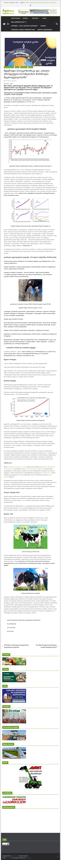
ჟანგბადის (11, 467)
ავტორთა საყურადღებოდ (44, 29)
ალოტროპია (18, 467)
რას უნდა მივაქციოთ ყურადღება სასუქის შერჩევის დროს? (46, 646)
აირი (23, 467)
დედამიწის (43, 467)
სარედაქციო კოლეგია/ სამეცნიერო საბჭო (23, 29)
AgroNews (14, 80)
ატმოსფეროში (51, 467)
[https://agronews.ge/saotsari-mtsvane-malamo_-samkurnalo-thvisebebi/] (14, 748)
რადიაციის (10, 469)
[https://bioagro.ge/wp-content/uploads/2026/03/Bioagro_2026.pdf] (14, 658)
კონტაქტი (43, 26)
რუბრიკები (35, 18)
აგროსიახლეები (15, 18)
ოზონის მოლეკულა (31, 469)
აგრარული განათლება (8, 67)
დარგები (25, 18)
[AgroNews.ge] (4, 24)
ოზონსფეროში (45, 473)
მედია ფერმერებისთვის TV (18, 22)
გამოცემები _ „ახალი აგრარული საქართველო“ (24, 26)
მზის (5, 469)
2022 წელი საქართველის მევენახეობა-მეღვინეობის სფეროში (16, 646)
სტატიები (30, 67)
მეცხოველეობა (24, 67)
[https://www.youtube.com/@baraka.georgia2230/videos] (14, 673)
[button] (28, 18)
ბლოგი (44, 18)
